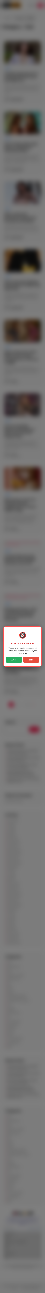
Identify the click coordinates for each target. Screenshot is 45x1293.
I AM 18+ (14, 660)
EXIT (31, 660)
